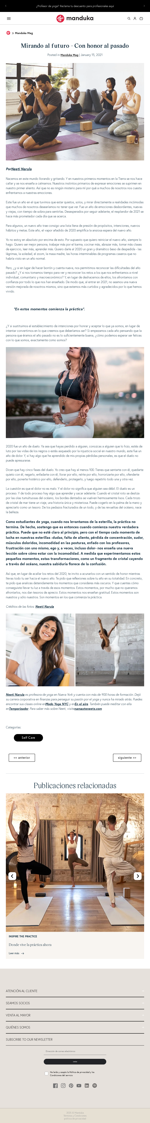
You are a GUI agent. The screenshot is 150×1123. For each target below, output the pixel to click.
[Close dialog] (114, 528)
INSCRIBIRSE (75, 588)
